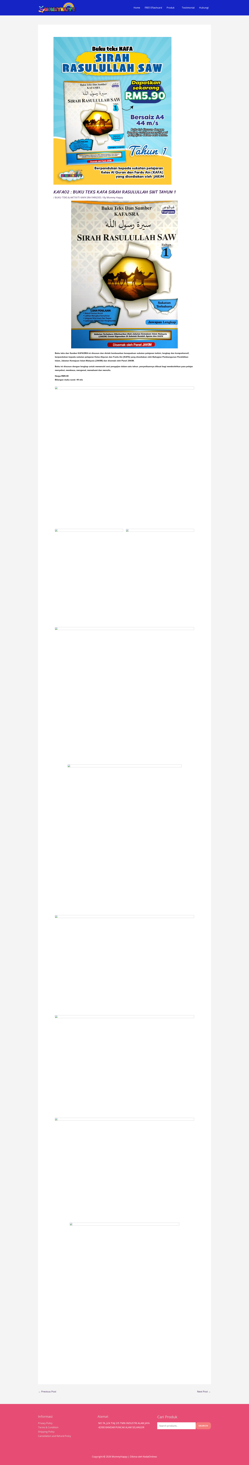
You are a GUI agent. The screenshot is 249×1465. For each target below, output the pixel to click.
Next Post (204, 1391)
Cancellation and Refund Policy (54, 1436)
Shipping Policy (46, 1431)
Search (203, 1425)
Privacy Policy (45, 1423)
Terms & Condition (48, 1427)
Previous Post (47, 1391)
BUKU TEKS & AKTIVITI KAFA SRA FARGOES (78, 197)
